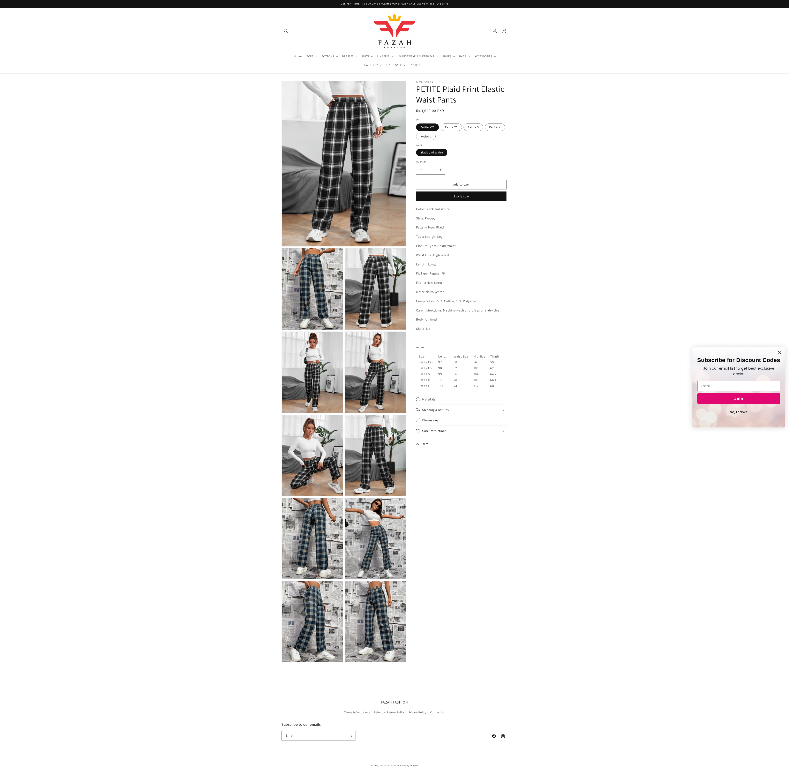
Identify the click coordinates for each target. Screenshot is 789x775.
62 (455, 368)
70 (455, 380)
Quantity (421, 161)
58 (455, 362)
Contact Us (437, 712)
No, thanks (738, 412)
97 (440, 362)
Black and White (431, 152)
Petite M (495, 127)
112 (476, 386)
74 (455, 386)
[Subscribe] (350, 736)
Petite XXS (427, 127)
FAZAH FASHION (388, 765)
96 (475, 362)
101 (440, 386)
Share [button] (424, 444)
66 (455, 374)
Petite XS (451, 127)
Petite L (425, 136)
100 (476, 368)
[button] (286, 31)
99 (440, 374)
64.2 (493, 374)
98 (440, 368)
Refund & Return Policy (389, 712)
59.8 (493, 362)
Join (738, 398)
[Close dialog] (779, 352)
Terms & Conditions (357, 712)
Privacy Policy (417, 712)
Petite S (473, 127)
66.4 (493, 380)
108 (476, 380)
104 (476, 374)
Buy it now (461, 196)
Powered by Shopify (407, 765)
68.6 (493, 386)
